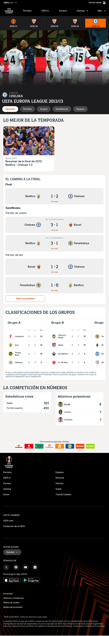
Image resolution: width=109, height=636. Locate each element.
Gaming (7, 489)
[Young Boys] (11, 354)
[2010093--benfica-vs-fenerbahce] (54, 243)
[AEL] (97, 362)
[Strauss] (29, 446)
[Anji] (11, 345)
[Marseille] (97, 354)
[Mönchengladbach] (97, 345)
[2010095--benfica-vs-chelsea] (54, 196)
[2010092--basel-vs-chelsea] (54, 267)
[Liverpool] (11, 336)
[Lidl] (70, 446)
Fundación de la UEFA (14, 526)
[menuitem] (29, 10)
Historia (59, 483)
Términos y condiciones (13, 598)
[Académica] (54, 354)
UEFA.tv (7, 478)
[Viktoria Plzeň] (54, 336)
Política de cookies (11, 603)
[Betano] (80, 446)
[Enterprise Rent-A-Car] (39, 446)
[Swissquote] (49, 446)
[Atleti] (54, 345)
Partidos (7, 472)
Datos (6, 494)
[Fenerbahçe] (97, 336)
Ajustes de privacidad (12, 607)
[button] (82, 10)
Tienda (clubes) (63, 494)
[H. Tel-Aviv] (54, 362)
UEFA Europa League (9, 10)
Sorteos (7, 483)
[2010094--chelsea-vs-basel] (54, 225)
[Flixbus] (90, 446)
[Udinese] (11, 362)
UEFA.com (8, 520)
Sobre (58, 489)
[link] (27, 10)
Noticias (60, 478)
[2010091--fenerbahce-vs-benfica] (54, 285)
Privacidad (8, 594)
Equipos (60, 472)
